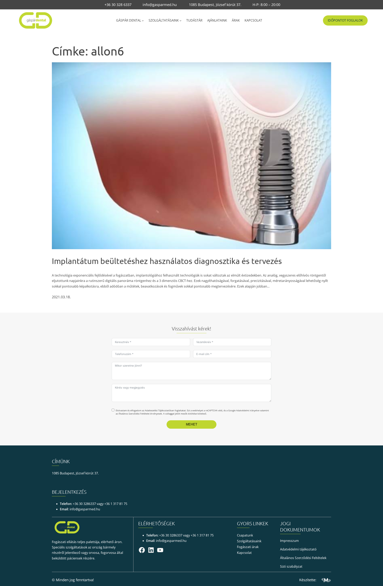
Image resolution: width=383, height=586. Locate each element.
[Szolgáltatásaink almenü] (181, 20)
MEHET (191, 424)
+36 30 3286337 (84, 504)
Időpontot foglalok (345, 20)
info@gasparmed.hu (160, 4)
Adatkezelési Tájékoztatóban (159, 410)
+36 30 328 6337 (118, 4)
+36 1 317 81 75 (115, 504)
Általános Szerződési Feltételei (134, 413)
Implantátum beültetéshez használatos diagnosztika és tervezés (167, 261)
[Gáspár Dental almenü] (143, 20)
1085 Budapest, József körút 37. (215, 4)
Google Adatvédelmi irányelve (243, 410)
